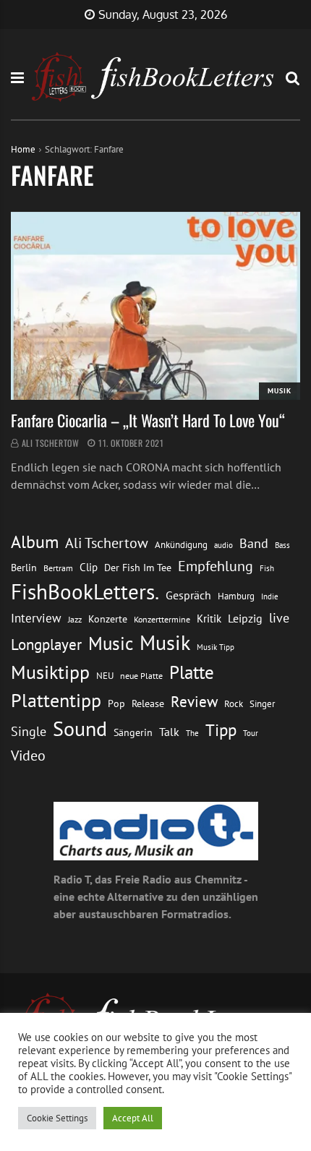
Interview (36, 618)
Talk (169, 731)
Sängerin (133, 732)
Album (35, 542)
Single (28, 731)
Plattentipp (56, 700)
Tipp (221, 729)
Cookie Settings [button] (57, 1118)
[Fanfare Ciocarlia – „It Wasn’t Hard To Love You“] (155, 306)
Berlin (24, 567)
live (279, 617)
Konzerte (107, 618)
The (192, 732)
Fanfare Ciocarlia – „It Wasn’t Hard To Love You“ (148, 420)
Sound (80, 729)
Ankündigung (181, 545)
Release (148, 703)
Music (110, 643)
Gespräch (188, 595)
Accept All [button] (132, 1118)
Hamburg (236, 596)
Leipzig (245, 618)
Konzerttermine (162, 619)
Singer (262, 704)
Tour (250, 732)
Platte (191, 672)
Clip (89, 567)
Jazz (75, 619)
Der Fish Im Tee (137, 567)
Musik (279, 390)
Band (253, 543)
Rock (233, 703)
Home (23, 149)
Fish (267, 567)
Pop (116, 703)
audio (223, 544)
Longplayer (46, 644)
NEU (105, 675)
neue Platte (141, 675)
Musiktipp (50, 672)
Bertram (58, 567)
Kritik (209, 618)
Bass (282, 544)
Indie (269, 596)
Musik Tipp (215, 646)
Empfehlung (215, 566)
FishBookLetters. (85, 591)
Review (194, 701)
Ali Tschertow (51, 443)
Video (28, 755)
